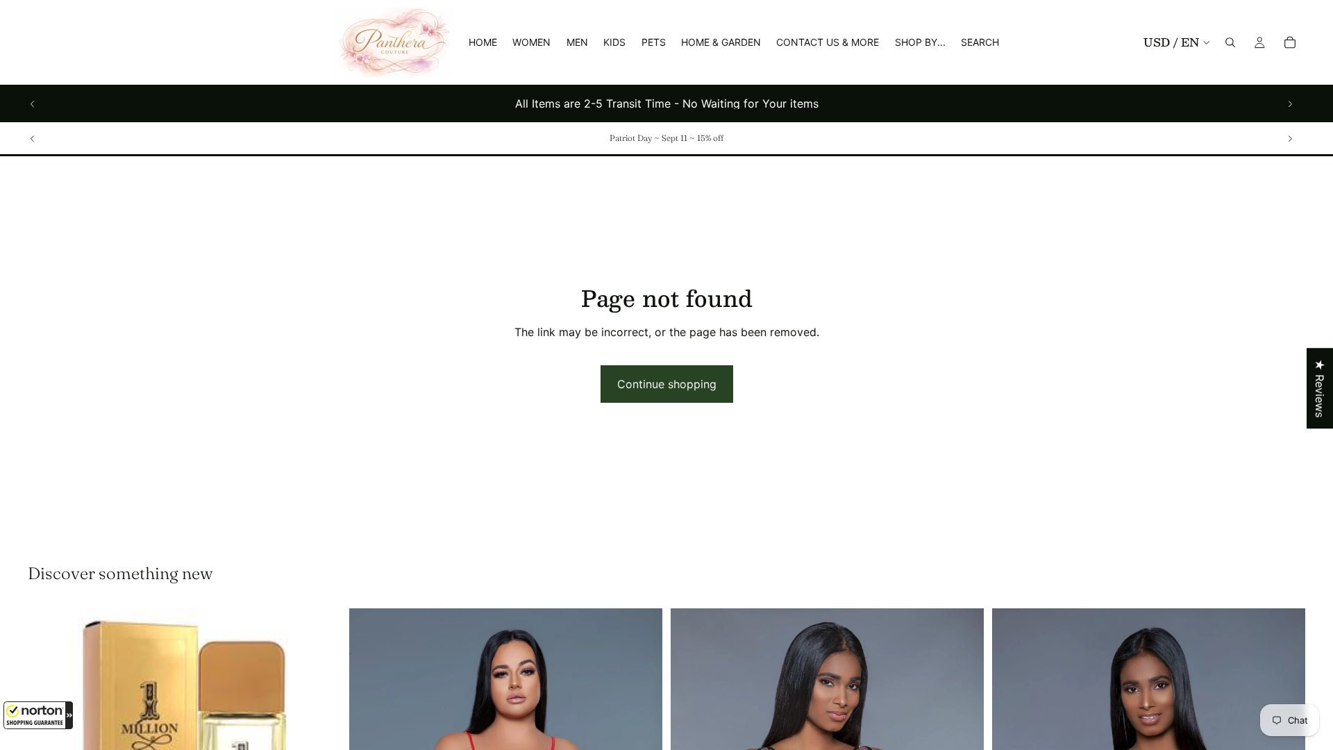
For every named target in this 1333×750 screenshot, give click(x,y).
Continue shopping (666, 384)
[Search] (1230, 42)
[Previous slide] (32, 103)
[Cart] (1290, 42)
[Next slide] (1290, 103)
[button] (38, 715)
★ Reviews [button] (1320, 388)
